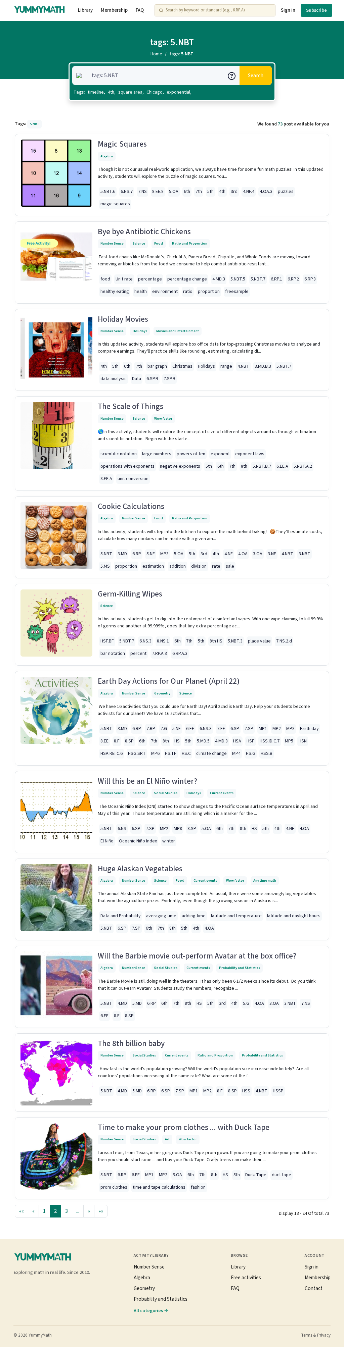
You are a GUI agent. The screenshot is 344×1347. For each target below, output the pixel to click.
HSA (237, 741)
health (140, 291)
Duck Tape (255, 1175)
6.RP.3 (310, 279)
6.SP (234, 728)
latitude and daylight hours (293, 916)
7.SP (249, 728)
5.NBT (106, 554)
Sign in (288, 10)
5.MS (105, 566)
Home (156, 54)
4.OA (243, 554)
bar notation (112, 653)
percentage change (187, 279)
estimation (153, 566)
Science (139, 243)
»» (100, 1211)
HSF (250, 741)
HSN (303, 741)
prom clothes (113, 1187)
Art (167, 1139)
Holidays (140, 330)
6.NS (122, 828)
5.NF (150, 554)
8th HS (216, 641)
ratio (187, 291)
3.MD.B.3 (263, 366)
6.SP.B (152, 378)
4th (222, 191)
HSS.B (266, 753)
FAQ (140, 10)
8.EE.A (106, 478)
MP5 (289, 741)
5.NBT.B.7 (262, 466)
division (199, 566)
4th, (112, 92)
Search (255, 75)
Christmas (182, 366)
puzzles (286, 191)
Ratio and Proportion (189, 243)
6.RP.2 (293, 279)
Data (136, 378)
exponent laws (249, 454)
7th (199, 191)
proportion (209, 291)
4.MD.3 (218, 279)
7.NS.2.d (284, 641)
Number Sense (112, 243)
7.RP (150, 728)
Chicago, (155, 92)
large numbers (156, 454)
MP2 (276, 728)
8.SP (129, 741)
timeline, (96, 92)
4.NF (228, 554)
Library (85, 10)
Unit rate (124, 279)
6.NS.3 (145, 641)
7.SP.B (169, 378)
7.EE (221, 728)
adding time (194, 916)
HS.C (186, 753)
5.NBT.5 (237, 279)
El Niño (107, 841)
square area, (131, 92)
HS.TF (170, 753)
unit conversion (133, 478)
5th (210, 191)
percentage (150, 279)
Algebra (106, 156)
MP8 (290, 728)
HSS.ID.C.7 (270, 741)
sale (230, 566)
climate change (211, 753)
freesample (237, 291)
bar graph (157, 366)
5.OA (173, 191)
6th (187, 191)
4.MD (122, 1003)
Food (158, 243)
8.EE (104, 741)
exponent (220, 454)
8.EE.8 (158, 191)
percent (138, 653)
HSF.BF (107, 641)
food (105, 279)
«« (21, 1211)
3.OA (257, 554)
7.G (164, 728)
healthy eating (114, 291)
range (226, 366)
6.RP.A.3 (179, 653)
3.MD (122, 554)
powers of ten (191, 454)
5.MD (137, 1003)
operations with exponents (127, 466)
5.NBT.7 (258, 279)
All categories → (151, 1310)
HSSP (278, 1091)
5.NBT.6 (107, 191)
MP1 (263, 728)
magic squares (115, 204)
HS (177, 741)
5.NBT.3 (235, 641)
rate (216, 566)
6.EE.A (282, 466)
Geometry (162, 693)
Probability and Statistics (239, 967)
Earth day (309, 728)
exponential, (179, 92)
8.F (117, 741)
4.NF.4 (248, 191)
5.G (246, 1003)
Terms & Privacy (316, 1335)
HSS (246, 1091)
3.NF (272, 554)
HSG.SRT (137, 753)
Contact (313, 1288)
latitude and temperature (236, 916)
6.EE (190, 728)
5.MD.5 (203, 741)
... (77, 1211)
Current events (221, 792)
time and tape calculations (159, 1187)
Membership (114, 10)
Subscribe (316, 10)
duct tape (281, 1175)
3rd (234, 191)
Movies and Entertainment (177, 330)
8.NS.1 (163, 641)
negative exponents (180, 466)
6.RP (136, 554)
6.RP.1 (276, 279)
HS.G (250, 753)
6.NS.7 (127, 191)
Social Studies (165, 792)
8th (244, 466)
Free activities (246, 1277)
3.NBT (304, 554)
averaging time (161, 916)
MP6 (155, 753)
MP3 (164, 554)
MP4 (236, 753)
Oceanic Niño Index (138, 841)
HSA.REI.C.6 (111, 753)
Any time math (264, 880)
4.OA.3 (266, 191)
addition (177, 566)
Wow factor (163, 418)
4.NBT (243, 366)
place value (259, 641)
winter (168, 841)
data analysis (113, 378)
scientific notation (118, 454)
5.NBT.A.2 (303, 466)
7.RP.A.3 (159, 653)
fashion (198, 1187)
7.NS (142, 191)
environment (165, 291)
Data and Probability (120, 916)
